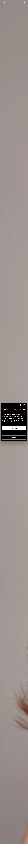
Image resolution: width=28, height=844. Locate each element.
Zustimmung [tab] (5, 409)
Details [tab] (14, 409)
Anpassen (13, 432)
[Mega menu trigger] (25, 2)
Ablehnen (14, 437)
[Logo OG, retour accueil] (8, 2)
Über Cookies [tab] (22, 409)
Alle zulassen (14, 428)
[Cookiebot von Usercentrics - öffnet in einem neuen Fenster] (20, 405)
